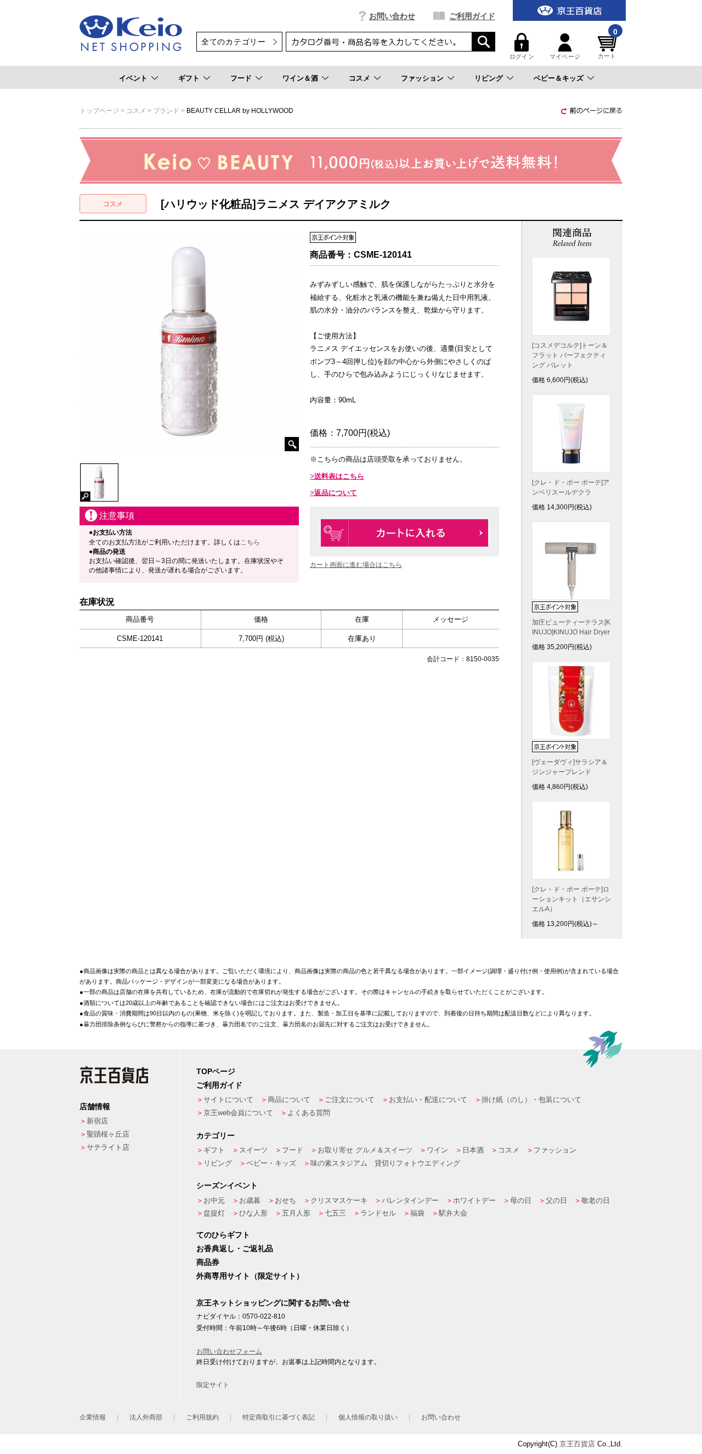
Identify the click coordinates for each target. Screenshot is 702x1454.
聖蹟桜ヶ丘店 (108, 1134)
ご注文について (350, 1099)
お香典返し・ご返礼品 (234, 1248)
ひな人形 (253, 1213)
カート (608, 46)
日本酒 (473, 1150)
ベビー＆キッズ (559, 78)
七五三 (335, 1213)
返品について (335, 493)
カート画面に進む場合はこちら (356, 565)
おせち (285, 1200)
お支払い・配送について (428, 1099)
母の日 (520, 1200)
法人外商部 (145, 1417)
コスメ (359, 78)
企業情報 (93, 1417)
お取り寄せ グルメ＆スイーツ (365, 1150)
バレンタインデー (410, 1200)
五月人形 (296, 1213)
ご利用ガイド (472, 16)
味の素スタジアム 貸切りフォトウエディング (385, 1163)
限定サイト (212, 1385)
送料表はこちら (339, 476)
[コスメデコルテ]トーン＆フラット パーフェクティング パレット (570, 355)
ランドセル (378, 1213)
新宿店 (97, 1121)
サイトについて (228, 1099)
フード (241, 78)
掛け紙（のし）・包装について (531, 1099)
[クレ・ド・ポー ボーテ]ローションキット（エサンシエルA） (571, 899)
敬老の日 (595, 1200)
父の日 (556, 1200)
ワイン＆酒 (300, 78)
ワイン (437, 1150)
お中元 (214, 1200)
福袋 (417, 1213)
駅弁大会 (453, 1213)
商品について (289, 1099)
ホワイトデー (474, 1200)
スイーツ (253, 1150)
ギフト (189, 78)
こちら (250, 542)
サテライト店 (108, 1147)
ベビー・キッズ (271, 1163)
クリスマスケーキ (338, 1200)
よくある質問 (308, 1113)
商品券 (207, 1262)
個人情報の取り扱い (368, 1417)
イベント (133, 78)
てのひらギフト (223, 1234)
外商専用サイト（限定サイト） (250, 1275)
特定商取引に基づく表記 (278, 1417)
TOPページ (215, 1071)
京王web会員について (238, 1113)
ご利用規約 (202, 1417)
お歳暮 (250, 1200)
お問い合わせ (392, 16)
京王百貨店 (577, 1444)
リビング (488, 78)
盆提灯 (214, 1213)
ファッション (422, 78)
